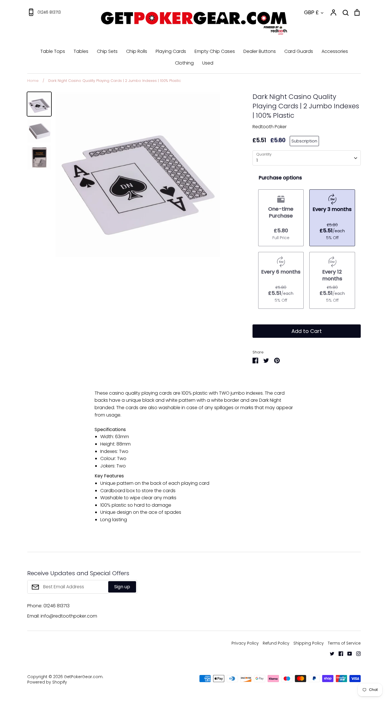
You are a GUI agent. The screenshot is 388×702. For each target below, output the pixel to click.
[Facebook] (338, 653)
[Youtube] (347, 653)
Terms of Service (344, 643)
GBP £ (311, 12)
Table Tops (52, 51)
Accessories (335, 51)
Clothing (184, 63)
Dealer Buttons (259, 51)
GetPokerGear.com (83, 677)
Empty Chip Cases (215, 51)
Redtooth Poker (270, 126)
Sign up (122, 586)
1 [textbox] (257, 160)
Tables (81, 51)
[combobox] (307, 157)
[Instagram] (356, 653)
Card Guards (298, 51)
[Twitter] (330, 653)
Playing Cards (171, 51)
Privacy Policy (245, 643)
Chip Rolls (136, 51)
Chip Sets (107, 51)
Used (207, 63)
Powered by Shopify (47, 682)
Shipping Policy (308, 643)
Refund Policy (276, 643)
